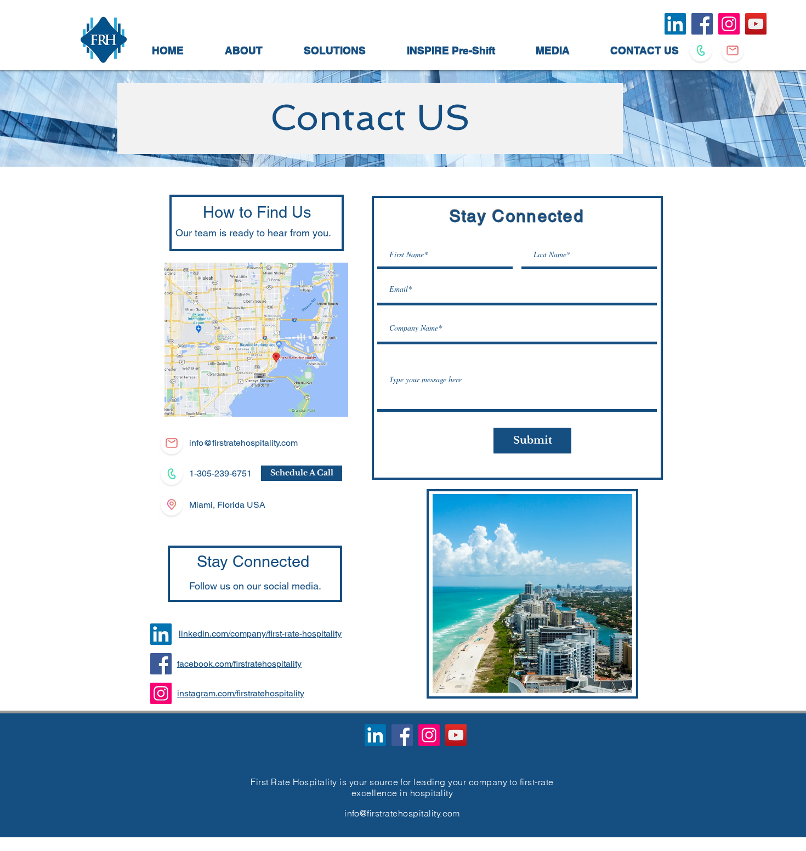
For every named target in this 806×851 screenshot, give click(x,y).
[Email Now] (732, 50)
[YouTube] (456, 735)
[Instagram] (161, 693)
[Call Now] (700, 50)
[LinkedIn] (161, 634)
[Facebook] (161, 663)
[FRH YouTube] (756, 24)
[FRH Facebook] (702, 24)
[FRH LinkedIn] (675, 24)
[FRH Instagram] (729, 24)
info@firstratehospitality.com (243, 443)
